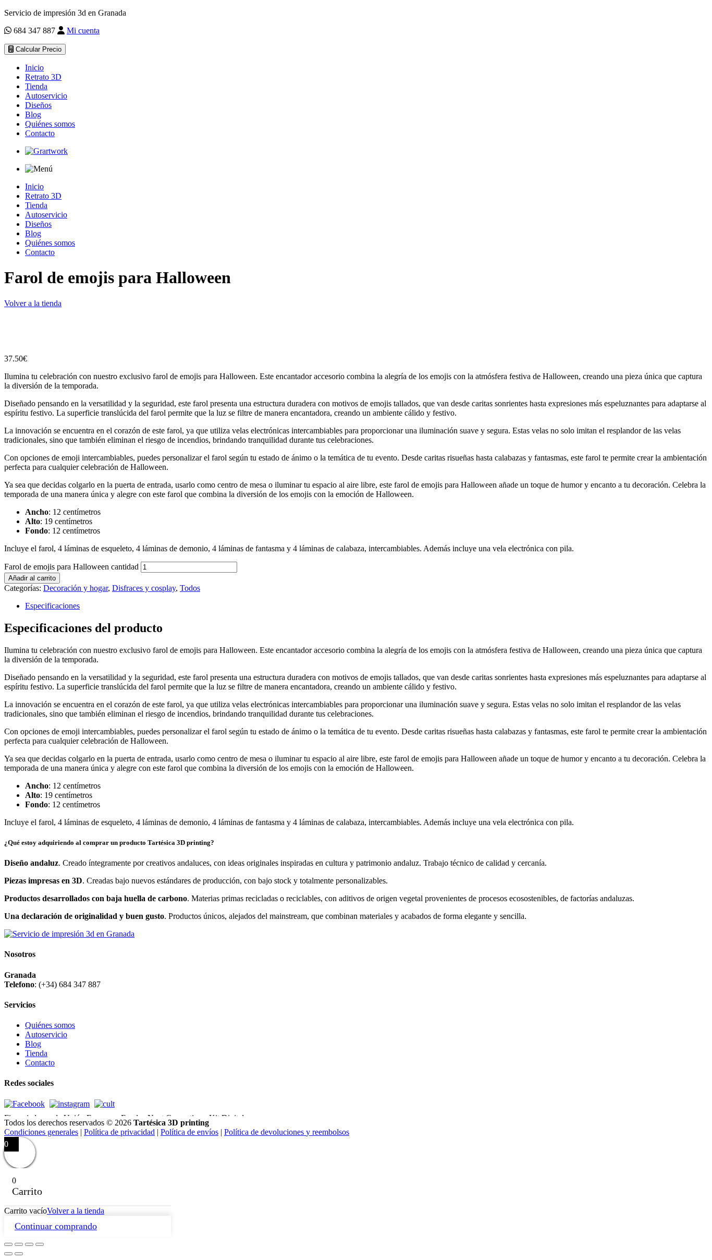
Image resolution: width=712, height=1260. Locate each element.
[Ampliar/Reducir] (8, 1244)
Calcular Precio (38, 49)
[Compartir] (29, 1244)
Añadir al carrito (32, 578)
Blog (33, 114)
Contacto (40, 133)
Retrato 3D (43, 76)
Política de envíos (189, 1132)
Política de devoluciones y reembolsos (286, 1132)
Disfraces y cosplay (144, 588)
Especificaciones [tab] (52, 605)
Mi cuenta (83, 30)
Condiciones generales (41, 1132)
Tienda (36, 86)
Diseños (38, 105)
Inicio (34, 67)
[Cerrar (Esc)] (39, 1244)
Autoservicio (46, 95)
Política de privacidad (119, 1132)
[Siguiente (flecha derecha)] (19, 1253)
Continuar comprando (56, 1226)
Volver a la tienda (33, 303)
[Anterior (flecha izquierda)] (8, 1253)
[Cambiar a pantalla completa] (19, 1244)
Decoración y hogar (75, 588)
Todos (190, 588)
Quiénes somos (50, 123)
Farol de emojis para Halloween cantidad (71, 566)
